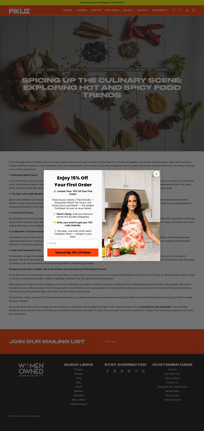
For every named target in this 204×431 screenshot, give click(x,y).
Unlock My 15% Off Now (72, 252)
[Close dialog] (156, 174)
